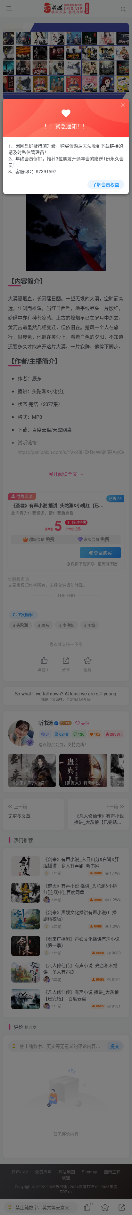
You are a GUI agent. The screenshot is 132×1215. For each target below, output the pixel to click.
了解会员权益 (105, 184)
